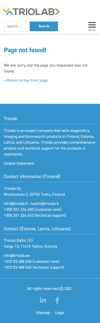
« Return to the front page (26, 80)
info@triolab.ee (17, 255)
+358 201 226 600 (19, 209)
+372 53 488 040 (18, 261)
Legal (59, 312)
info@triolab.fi (16, 203)
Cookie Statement (19, 163)
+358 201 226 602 (19, 215)
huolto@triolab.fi (44, 203)
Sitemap (43, 312)
